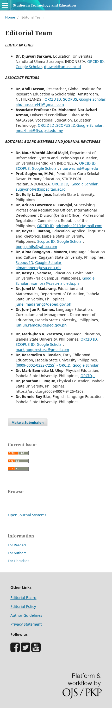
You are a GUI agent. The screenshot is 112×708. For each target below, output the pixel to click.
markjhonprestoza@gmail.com (42, 349)
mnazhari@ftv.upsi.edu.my (39, 130)
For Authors (17, 552)
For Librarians (18, 560)
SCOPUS (70, 99)
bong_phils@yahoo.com (36, 246)
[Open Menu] (5, 5)
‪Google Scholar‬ (85, 365)
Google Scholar (29, 66)
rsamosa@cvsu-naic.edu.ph (55, 283)
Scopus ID (46, 241)
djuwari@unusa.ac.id (62, 66)
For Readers (17, 545)
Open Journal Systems (27, 514)
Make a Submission (27, 422)
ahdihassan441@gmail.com (40, 104)
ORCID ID (95, 61)
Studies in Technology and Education (44, 5)
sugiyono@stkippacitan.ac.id (41, 189)
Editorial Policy (23, 606)
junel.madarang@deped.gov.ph (43, 304)
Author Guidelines (26, 615)
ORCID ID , (47, 125)
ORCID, (87, 375)
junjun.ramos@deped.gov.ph (41, 325)
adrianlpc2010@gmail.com (79, 225)
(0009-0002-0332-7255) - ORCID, (43, 365)
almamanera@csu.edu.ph (38, 267)
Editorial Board (23, 597)
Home (10, 17)
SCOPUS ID (65, 125)
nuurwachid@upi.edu (79, 168)
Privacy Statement (26, 624)
